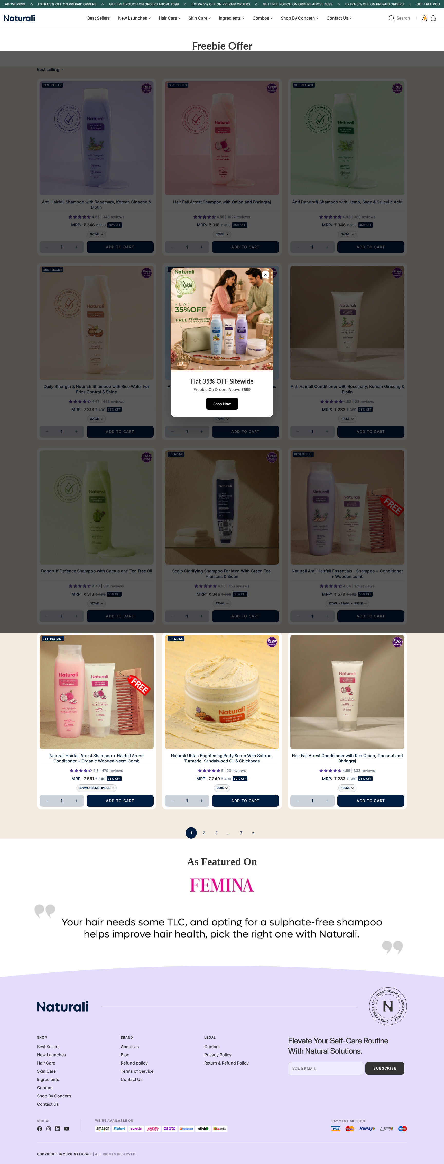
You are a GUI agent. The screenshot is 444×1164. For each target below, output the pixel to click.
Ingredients (230, 18)
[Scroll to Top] (434, 1136)
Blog (125, 1054)
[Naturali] (26, 18)
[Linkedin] (57, 1128)
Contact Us (337, 18)
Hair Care (168, 18)
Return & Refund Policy (226, 1063)
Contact (212, 1046)
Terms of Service (137, 1071)
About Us (130, 1046)
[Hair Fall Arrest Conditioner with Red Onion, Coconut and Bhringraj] (347, 692)
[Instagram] (48, 1128)
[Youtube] (66, 1128)
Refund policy (134, 1063)
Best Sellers (98, 18)
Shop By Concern (298, 18)
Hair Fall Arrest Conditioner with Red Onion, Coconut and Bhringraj (347, 758)
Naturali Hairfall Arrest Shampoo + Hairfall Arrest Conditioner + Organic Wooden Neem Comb (96, 758)
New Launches (132, 18)
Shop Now (222, 404)
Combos (261, 18)
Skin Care (198, 18)
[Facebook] (39, 1128)
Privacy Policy (218, 1054)
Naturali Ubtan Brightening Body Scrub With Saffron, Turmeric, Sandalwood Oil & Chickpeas (222, 758)
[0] (433, 18)
